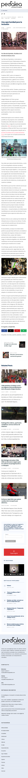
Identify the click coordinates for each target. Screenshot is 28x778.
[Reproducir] (5, 574)
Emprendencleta (4, 748)
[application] (14, 570)
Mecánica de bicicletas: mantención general (16, 354)
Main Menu (4, 10)
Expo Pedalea (4, 753)
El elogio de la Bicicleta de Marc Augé (10, 344)
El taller (3, 745)
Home (2, 27)
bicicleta (9, 335)
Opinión (13, 18)
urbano (24, 335)
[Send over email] (24, 330)
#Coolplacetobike (5, 730)
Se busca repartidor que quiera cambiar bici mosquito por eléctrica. (11, 501)
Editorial (3, 742)
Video (2, 768)
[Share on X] (11, 330)
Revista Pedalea (12, 17)
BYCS (9, 126)
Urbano (3, 765)
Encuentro (3, 750)
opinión (14, 335)
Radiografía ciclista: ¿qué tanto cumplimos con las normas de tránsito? (11, 424)
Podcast (3, 762)
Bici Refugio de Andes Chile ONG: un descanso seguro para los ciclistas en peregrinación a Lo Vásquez (11, 462)
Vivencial (3, 771)
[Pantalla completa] (22, 574)
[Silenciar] (20, 574)
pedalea (19, 335)
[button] (14, 570)
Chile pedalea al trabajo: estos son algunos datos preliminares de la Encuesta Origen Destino (11, 387)
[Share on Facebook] (4, 330)
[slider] (13, 574)
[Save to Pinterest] (17, 330)
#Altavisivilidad (4, 727)
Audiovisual (3, 736)
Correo (6, 534)
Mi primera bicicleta (5, 756)
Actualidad (13, 391)
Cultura (2, 739)
